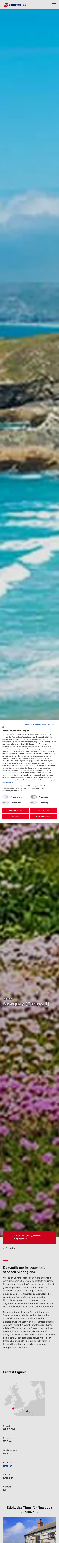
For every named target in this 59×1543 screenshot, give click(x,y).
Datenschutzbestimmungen (35, 724)
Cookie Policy (7, 782)
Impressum (52, 724)
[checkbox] (33, 797)
